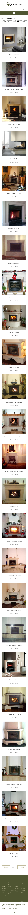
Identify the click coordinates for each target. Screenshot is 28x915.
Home (2, 18)
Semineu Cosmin (14, 298)
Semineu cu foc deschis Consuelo (14, 471)
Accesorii (4, 895)
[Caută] (23, 9)
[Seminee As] (14, 4)
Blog (22, 881)
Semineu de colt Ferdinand (14, 645)
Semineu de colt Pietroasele (14, 819)
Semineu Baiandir (14, 263)
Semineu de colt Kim (14, 124)
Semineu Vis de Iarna (14, 193)
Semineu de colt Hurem (14, 749)
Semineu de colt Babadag (14, 402)
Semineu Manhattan (14, 159)
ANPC (22, 892)
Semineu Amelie (14, 853)
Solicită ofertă (14, 58)
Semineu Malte (14, 680)
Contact (23, 890)
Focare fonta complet (10, 886)
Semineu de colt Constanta (14, 541)
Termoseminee (11, 890)
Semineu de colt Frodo (14, 714)
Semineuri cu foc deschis (17, 890)
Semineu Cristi (14, 367)
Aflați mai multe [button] (13, 908)
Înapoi (6, 867)
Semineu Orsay (14, 55)
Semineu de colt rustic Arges (14, 89)
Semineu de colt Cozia (14, 576)
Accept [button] (14, 912)
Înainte (21, 867)
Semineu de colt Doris (14, 610)
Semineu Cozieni (14, 332)
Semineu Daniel (14, 506)
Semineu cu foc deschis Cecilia (14, 437)
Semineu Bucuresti (14, 228)
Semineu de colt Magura (14, 784)
